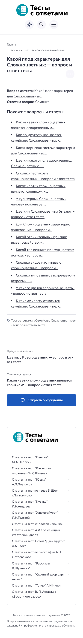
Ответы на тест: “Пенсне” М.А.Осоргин (30, 459)
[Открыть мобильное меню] (53, 24)
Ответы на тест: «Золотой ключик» (37, 524)
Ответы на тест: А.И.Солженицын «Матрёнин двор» (36, 532)
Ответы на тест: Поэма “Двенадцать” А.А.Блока (38, 543)
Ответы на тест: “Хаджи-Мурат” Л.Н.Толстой (35, 515)
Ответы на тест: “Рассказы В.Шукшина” (31, 565)
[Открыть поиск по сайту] (41, 24)
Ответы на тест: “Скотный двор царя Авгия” (38, 576)
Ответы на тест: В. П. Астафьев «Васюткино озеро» (34, 594)
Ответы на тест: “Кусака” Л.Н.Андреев (29, 504)
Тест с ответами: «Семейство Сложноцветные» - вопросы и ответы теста (43, 323)
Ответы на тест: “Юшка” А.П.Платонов (29, 482)
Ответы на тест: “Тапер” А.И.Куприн (37, 585)
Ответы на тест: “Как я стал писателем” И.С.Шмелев (31, 470)
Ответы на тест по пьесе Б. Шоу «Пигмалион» (35, 493)
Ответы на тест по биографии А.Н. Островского (37, 554)
